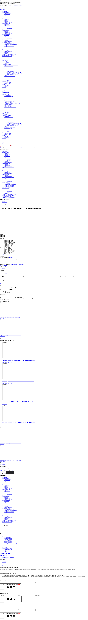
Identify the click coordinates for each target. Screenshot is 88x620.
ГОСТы (8, 79)
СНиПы (8, 80)
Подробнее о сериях (3, 265)
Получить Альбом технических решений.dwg (8, 282)
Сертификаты (6, 116)
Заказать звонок (3, 473)
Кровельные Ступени (6, 30)
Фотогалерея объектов (5, 553)
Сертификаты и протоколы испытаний (11, 65)
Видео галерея (3, 555)
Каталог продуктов (2, 9)
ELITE (6, 273)
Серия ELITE (6, 21)
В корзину (2, 256)
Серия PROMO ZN (7, 13)
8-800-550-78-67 (12, 5)
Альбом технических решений (9, 76)
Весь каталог (4, 11)
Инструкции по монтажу (8, 66)
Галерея (3, 84)
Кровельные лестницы (6, 34)
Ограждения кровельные (8, 538)
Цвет (1, 247)
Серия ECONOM (7, 14)
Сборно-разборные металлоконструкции (14, 72)
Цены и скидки (5, 60)
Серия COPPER (7, 25)
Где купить (4, 91)
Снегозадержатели (5, 12)
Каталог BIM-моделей (8, 77)
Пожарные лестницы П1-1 (9, 45)
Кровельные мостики (6, 23)
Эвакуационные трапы (8, 104)
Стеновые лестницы (6, 39)
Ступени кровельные (10, 69)
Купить (1, 234)
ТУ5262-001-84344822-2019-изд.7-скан (17, 264)
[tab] (45, 268)
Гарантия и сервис (5, 81)
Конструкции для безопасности (7, 29)
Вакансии (6, 90)
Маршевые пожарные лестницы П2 (10, 44)
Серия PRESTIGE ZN (8, 16)
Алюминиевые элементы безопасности (9, 54)
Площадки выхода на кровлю (9, 43)
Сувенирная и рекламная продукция (8, 57)
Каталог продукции (5, 94)
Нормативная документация (7, 548)
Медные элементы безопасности (8, 55)
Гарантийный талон (7, 82)
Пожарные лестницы (6, 42)
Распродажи (6, 62)
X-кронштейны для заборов (7, 56)
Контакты (4, 87)
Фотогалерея (6, 85)
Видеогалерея (6, 86)
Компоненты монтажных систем (8, 49)
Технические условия (10, 78)
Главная (1, 147)
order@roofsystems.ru (18, 5)
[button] (2, 235)
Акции (5, 61)
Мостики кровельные (10, 68)
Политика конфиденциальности (8, 557)
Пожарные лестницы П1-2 (9, 46)
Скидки (5, 63)
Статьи (5, 75)
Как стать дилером (5, 92)
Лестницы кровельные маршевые (10, 101)
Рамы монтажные (7, 105)
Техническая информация (6, 64)
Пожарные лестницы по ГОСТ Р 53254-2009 (14, 73)
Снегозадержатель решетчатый (9, 17)
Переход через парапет (6, 48)
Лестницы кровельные (10, 70)
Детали (3, 268)
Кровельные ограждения (6, 18)
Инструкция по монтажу (4, 283)
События (6, 89)
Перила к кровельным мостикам (8, 26)
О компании (4, 561)
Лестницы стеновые (10, 71)
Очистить (4, 254)
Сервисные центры (7, 83)
